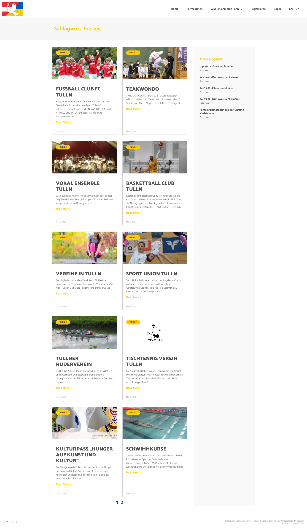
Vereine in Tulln (78, 274)
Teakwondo (142, 89)
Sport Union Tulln (151, 274)
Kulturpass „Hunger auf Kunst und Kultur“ (84, 455)
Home (174, 9)
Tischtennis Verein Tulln (151, 362)
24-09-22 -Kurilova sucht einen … (220, 77)
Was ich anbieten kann (225, 9)
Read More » (63, 122)
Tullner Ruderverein (74, 362)
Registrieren (258, 9)
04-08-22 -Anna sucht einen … (218, 66)
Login (277, 9)
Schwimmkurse (146, 449)
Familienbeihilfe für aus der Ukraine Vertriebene (222, 112)
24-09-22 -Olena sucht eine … (217, 88)
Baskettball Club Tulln (150, 186)
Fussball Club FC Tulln (78, 92)
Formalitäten (195, 9)
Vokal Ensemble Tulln (78, 186)
